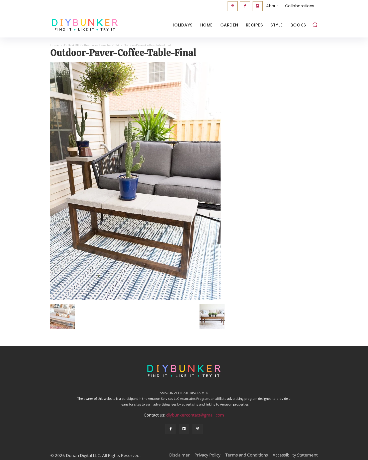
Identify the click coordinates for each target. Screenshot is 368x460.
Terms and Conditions (246, 455)
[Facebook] (245, 6)
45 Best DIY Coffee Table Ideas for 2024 (91, 45)
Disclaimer (179, 455)
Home (54, 45)
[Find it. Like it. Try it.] (83, 25)
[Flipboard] (258, 6)
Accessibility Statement (295, 455)
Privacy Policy (208, 455)
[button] (315, 24)
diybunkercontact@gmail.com (195, 415)
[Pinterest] (233, 6)
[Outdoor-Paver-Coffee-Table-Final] (135, 299)
